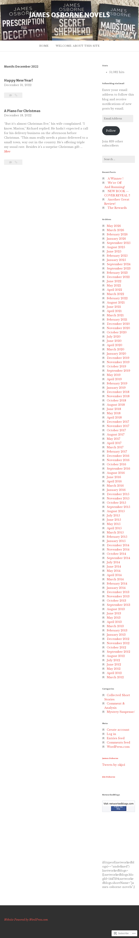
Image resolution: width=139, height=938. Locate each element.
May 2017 (113, 438)
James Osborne (110, 758)
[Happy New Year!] (16, 95)
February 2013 (117, 630)
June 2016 (114, 477)
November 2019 (118, 362)
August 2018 (116, 404)
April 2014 (114, 575)
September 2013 (118, 605)
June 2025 (114, 251)
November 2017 (118, 426)
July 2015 (113, 515)
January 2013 (116, 634)
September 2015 (118, 507)
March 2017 (115, 447)
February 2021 (117, 319)
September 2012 (118, 651)
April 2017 (114, 443)
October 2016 (116, 464)
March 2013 (115, 626)
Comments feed (118, 742)
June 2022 (114, 281)
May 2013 (114, 617)
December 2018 (118, 392)
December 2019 (118, 358)
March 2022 (115, 294)
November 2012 (118, 643)
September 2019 (118, 370)
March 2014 (115, 579)
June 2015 (114, 519)
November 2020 (118, 328)
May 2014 (113, 570)
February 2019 (117, 383)
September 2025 (119, 243)
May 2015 (114, 524)
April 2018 (114, 417)
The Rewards (117, 208)
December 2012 (118, 639)
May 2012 (114, 668)
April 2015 (114, 528)
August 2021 (116, 302)
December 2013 (118, 592)
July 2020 (114, 336)
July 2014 (113, 562)
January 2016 (116, 490)
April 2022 (114, 289)
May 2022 (114, 285)
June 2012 (114, 664)
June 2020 (114, 341)
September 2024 (118, 264)
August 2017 (115, 434)
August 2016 (116, 473)
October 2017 (116, 430)
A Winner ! (115, 178)
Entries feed (116, 738)
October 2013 (116, 600)
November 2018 (118, 396)
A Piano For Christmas (22, 111)
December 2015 (118, 494)
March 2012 (115, 677)
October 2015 (116, 502)
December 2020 (118, 323)
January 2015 (116, 541)
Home (44, 45)
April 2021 (114, 311)
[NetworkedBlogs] (119, 805)
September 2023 (119, 268)
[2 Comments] (11, 95)
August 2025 (116, 247)
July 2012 (113, 660)
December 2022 (118, 277)
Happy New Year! (18, 80)
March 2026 (115, 230)
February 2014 (117, 583)
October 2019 (116, 366)
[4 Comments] (11, 162)
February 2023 (117, 272)
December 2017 (118, 421)
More (7, 152)
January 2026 (116, 238)
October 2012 (116, 647)
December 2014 (118, 545)
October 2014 (116, 553)
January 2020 (116, 353)
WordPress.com (118, 746)
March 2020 (115, 349)
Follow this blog (118, 808)
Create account (118, 729)
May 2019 (114, 375)
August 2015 (116, 511)
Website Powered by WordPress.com (26, 919)
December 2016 (118, 456)
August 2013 (116, 609)
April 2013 (114, 622)
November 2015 (118, 498)
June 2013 (114, 613)
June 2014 (114, 566)
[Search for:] (118, 159)
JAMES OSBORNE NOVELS (69, 15)
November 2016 (118, 460)
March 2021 (115, 315)
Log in (111, 734)
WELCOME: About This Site (78, 45)
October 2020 (117, 332)
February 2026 (117, 234)
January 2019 (116, 387)
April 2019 (114, 379)
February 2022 (117, 298)
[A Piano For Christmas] (16, 162)
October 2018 (116, 400)
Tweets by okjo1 (113, 764)
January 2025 (116, 260)
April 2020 (114, 345)
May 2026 (114, 226)
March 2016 (115, 485)
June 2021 (114, 306)
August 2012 (116, 656)
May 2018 (114, 413)
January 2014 (116, 588)
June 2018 (114, 409)
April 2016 (114, 481)
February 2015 (117, 536)
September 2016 (118, 468)
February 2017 (117, 451)
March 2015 (115, 532)
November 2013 (118, 596)
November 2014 (118, 549)
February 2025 (117, 255)
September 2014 (118, 558)
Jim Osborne (108, 777)
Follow (111, 130)
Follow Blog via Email (113, 83)
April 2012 (114, 673)
